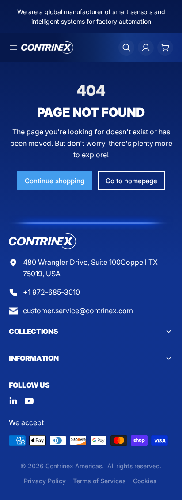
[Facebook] (13, 400)
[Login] (146, 48)
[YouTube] (29, 400)
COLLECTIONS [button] (33, 331)
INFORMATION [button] (33, 358)
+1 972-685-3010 (51, 292)
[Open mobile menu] (13, 47)
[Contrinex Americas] (47, 47)
